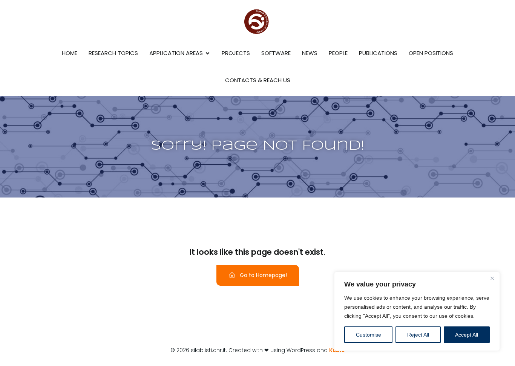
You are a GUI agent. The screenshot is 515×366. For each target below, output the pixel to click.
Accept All (466, 335)
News (309, 53)
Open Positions (431, 53)
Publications (378, 53)
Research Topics (113, 53)
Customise (368, 335)
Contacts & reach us (257, 80)
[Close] (492, 278)
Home (69, 53)
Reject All (418, 335)
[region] (417, 311)
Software (276, 53)
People (338, 53)
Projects (236, 53)
